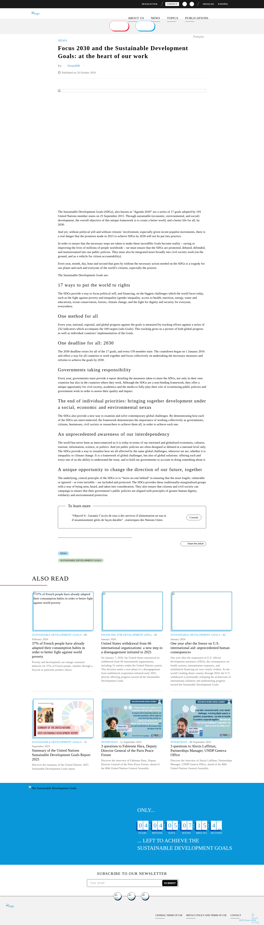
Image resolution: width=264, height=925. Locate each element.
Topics (172, 18)
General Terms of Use (168, 915)
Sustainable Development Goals (80, 560)
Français (208, 4)
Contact (172, 4)
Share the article (195, 543)
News (155, 18)
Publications (196, 18)
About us (136, 18)
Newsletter (149, 4)
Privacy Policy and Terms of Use (206, 915)
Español (223, 4)
